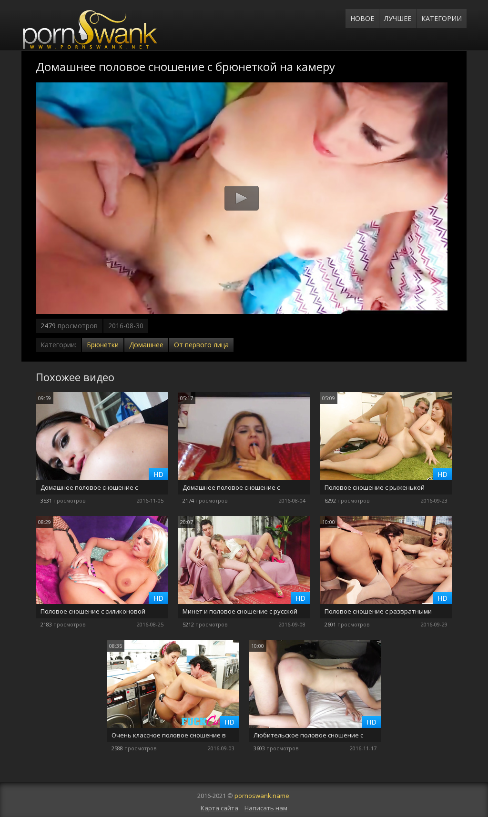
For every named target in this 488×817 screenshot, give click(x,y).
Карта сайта (219, 808)
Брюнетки (103, 344)
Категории (441, 18)
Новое (362, 18)
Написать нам (265, 808)
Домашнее (146, 344)
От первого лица (201, 344)
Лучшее (397, 18)
